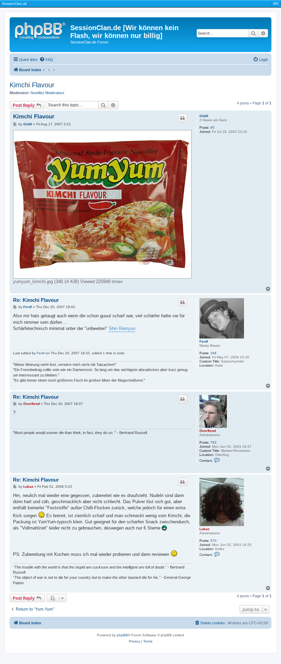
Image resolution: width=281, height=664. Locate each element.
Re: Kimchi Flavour (36, 300)
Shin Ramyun (122, 328)
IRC (276, 3)
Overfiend (207, 431)
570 (213, 540)
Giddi (203, 116)
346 (213, 353)
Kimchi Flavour (32, 85)
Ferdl (203, 341)
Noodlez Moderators (47, 93)
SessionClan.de (14, 3)
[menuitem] (46, 59)
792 (213, 442)
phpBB (122, 635)
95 (212, 127)
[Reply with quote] (182, 118)
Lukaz (204, 529)
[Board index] (40, 30)
